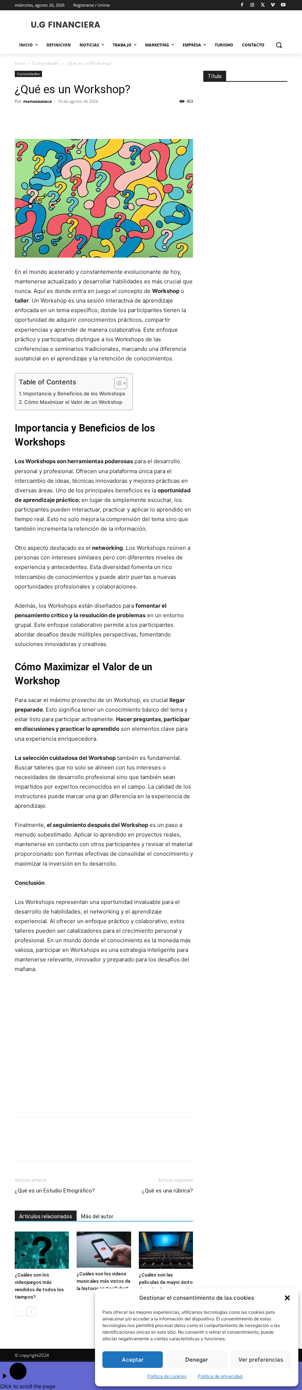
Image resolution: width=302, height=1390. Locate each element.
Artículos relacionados (45, 1216)
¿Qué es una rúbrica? (167, 1190)
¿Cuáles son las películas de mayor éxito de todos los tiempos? (166, 1282)
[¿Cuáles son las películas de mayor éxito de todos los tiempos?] (166, 1250)
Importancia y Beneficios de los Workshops (74, 394)
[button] (287, 1298)
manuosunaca (37, 101)
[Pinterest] (56, 118)
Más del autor (97, 1216)
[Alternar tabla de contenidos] (117, 383)
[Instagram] (252, 5)
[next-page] (31, 1311)
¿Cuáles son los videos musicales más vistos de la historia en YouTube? (103, 1281)
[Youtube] (283, 5)
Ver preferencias (260, 1359)
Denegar (196, 1359)
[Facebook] (242, 5)
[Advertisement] (104, 1046)
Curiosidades (45, 63)
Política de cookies (166, 1376)
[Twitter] (263, 5)
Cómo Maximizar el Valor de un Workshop (73, 402)
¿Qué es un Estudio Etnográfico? (55, 1190)
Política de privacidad (220, 1376)
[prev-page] (19, 1311)
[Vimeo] (272, 5)
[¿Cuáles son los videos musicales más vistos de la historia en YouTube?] (104, 1250)
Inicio (20, 63)
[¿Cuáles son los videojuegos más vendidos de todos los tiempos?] (42, 1250)
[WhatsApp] (73, 118)
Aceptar (133, 1359)
